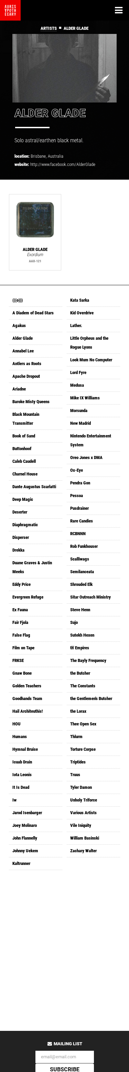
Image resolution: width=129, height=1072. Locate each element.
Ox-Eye (76, 470)
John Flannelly (24, 838)
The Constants (82, 685)
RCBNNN (78, 533)
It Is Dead (20, 787)
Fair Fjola (20, 622)
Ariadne (19, 389)
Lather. (76, 325)
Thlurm (76, 736)
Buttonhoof (21, 448)
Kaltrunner (21, 863)
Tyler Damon (81, 787)
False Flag (21, 635)
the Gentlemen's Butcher (91, 698)
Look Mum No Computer (91, 359)
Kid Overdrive (82, 312)
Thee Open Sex (83, 723)
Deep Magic (22, 499)
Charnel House (24, 474)
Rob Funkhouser (84, 546)
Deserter (19, 512)
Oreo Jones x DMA (86, 457)
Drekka (18, 550)
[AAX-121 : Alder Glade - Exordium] (35, 220)
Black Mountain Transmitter (25, 419)
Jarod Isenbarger (27, 812)
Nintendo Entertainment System (90, 440)
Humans (19, 736)
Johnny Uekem (25, 850)
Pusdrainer (79, 508)
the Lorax (78, 711)
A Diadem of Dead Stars (33, 312)
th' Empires (79, 647)
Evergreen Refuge (27, 597)
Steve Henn (80, 609)
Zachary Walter (83, 850)
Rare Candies (81, 520)
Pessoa (76, 495)
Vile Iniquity (80, 825)
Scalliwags (79, 559)
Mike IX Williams (85, 397)
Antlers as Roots (26, 363)
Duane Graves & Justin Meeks (32, 567)
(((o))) (17, 300)
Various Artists (83, 812)
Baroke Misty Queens (31, 401)
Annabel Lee (23, 350)
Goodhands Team (27, 698)
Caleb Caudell (24, 461)
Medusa (77, 385)
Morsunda (78, 410)
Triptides (78, 761)
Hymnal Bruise (25, 749)
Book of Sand (23, 435)
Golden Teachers (26, 685)
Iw (14, 800)
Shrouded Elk (81, 584)
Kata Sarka (79, 300)
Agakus (19, 325)
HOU (16, 723)
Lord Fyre (78, 372)
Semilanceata (82, 571)
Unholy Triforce (83, 800)
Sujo (74, 622)
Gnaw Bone (22, 673)
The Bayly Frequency (88, 660)
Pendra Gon (80, 482)
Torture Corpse (83, 749)
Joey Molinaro (24, 825)
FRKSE (18, 660)
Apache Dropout (26, 376)
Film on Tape (23, 647)
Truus (75, 774)
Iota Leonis (22, 774)
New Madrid (80, 423)
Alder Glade (22, 338)
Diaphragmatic (25, 524)
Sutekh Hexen (82, 635)
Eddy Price (21, 584)
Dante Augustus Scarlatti (34, 486)
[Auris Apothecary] (10, 10)
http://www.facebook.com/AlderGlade (62, 164)
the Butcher (80, 673)
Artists (49, 28)
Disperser (20, 537)
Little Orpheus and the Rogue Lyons (89, 343)
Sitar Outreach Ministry (90, 597)
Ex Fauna (20, 609)
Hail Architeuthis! (27, 711)
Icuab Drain (22, 761)
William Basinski (84, 838)
